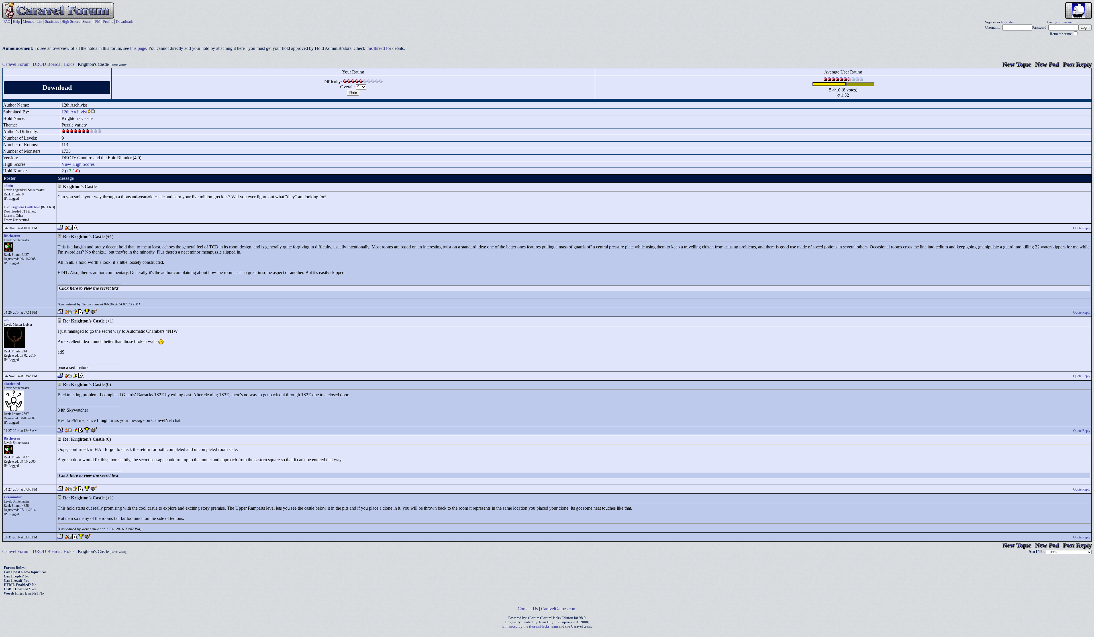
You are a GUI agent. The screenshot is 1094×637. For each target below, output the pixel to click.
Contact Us (528, 608)
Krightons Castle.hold (25, 207)
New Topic (1017, 64)
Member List (32, 21)
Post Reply (1077, 64)
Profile (108, 21)
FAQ (6, 21)
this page (138, 48)
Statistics (52, 21)
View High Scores (78, 164)
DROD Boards (46, 64)
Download (57, 87)
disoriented (12, 384)
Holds (69, 64)
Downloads (124, 21)
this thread (375, 48)
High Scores (71, 21)
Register (1007, 22)
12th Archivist (74, 111)
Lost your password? (1062, 22)
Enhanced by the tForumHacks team (530, 626)
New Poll (1047, 64)
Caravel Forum (15, 64)
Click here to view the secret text (88, 288)
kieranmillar (13, 497)
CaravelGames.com (558, 608)
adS (6, 320)
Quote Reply (1081, 228)
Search (87, 21)
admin (8, 186)
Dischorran (12, 236)
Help (16, 21)
